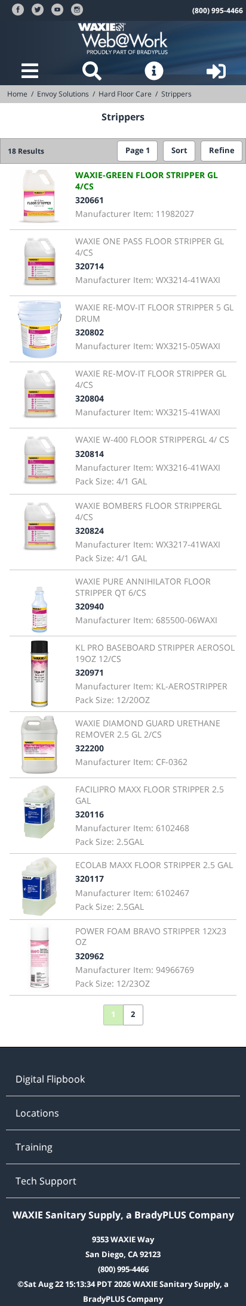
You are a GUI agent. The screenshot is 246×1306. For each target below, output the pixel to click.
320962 (89, 956)
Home (17, 94)
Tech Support (46, 1180)
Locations (37, 1113)
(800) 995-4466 (217, 10)
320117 (89, 878)
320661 (89, 200)
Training (34, 1146)
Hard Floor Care (125, 94)
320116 (89, 814)
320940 (89, 606)
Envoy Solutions (63, 94)
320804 (89, 398)
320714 (89, 266)
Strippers (176, 94)
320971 (89, 672)
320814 (89, 453)
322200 (89, 748)
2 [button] (133, 1014)
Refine (222, 150)
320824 (89, 530)
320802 (89, 332)
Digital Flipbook (50, 1079)
